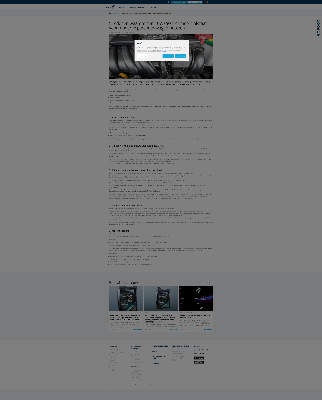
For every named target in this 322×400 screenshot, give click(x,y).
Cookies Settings (142, 56)
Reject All (168, 56)
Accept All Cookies (181, 56)
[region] (161, 50)
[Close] (186, 42)
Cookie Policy (164, 51)
